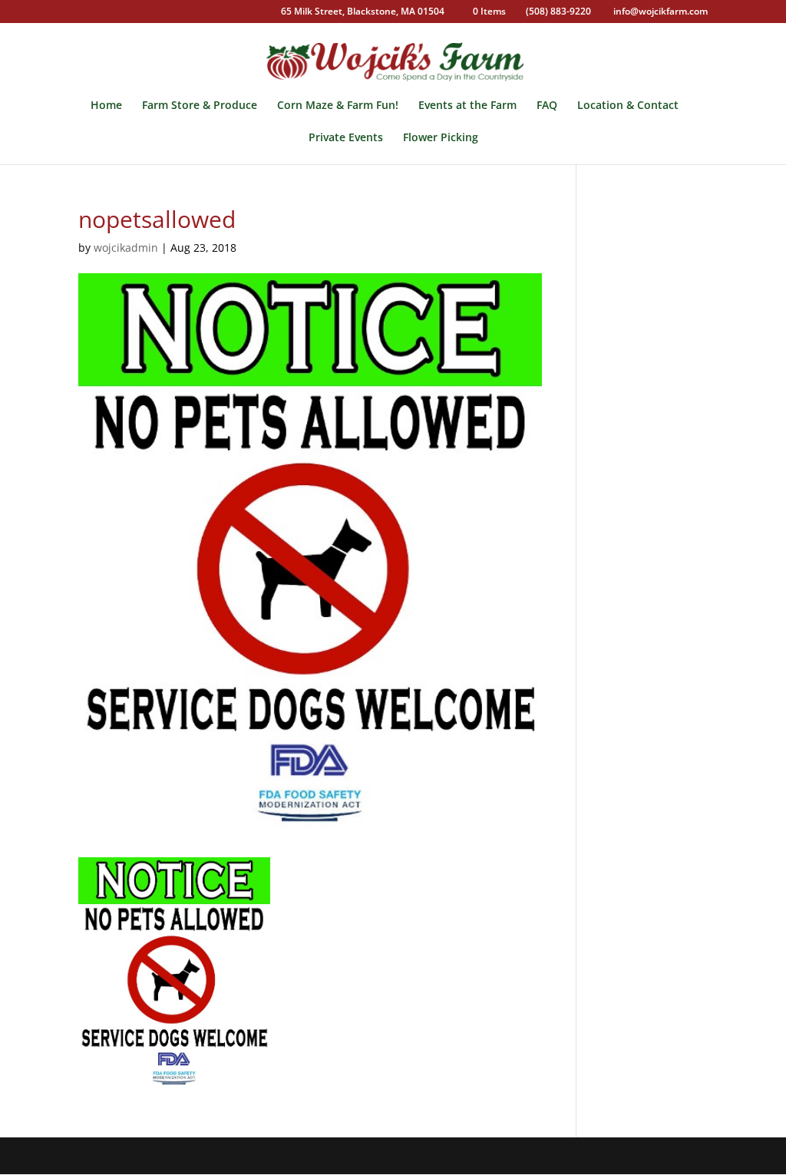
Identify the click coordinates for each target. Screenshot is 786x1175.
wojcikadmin (126, 247)
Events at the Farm (467, 106)
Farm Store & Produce (199, 106)
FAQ (547, 106)
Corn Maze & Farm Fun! (337, 106)
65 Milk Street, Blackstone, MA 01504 (362, 12)
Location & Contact (628, 106)
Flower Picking (440, 138)
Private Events (346, 138)
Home (106, 106)
